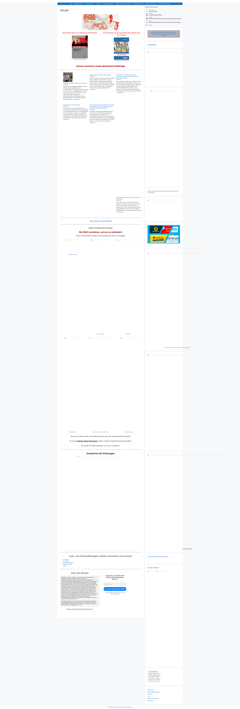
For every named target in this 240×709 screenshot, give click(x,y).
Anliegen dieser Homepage (87, 441)
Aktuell (71, 3)
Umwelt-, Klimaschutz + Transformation (123, 3)
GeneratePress (128, 707)
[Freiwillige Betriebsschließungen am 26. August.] (68, 77)
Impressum (150, 700)
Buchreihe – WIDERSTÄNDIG (164, 3)
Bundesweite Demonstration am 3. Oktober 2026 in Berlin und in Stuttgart (164, 22)
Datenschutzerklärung (114, 593)
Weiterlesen (77, 99)
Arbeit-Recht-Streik (73, 431)
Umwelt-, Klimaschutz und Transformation (100, 431)
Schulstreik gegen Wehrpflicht (155, 15)
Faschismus (98, 3)
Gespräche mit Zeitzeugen (150, 3)
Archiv (64, 565)
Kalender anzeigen (148, 25)
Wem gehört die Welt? (138, 3)
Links (149, 696)
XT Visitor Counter (156, 681)
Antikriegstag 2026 (153, 11)
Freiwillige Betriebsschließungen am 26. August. (75, 83)
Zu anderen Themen (68, 562)
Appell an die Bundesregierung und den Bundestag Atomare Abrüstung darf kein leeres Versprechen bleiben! (164, 34)
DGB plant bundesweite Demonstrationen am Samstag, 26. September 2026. (165, 18)
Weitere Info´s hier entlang (121, 60)
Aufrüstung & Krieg (89, 3)
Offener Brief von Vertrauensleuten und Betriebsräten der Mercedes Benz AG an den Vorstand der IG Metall (127, 76)
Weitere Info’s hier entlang (79, 59)
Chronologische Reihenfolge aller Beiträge (158, 556)
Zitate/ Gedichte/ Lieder (154, 692)
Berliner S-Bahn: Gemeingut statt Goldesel (100, 74)
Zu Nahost (65, 559)
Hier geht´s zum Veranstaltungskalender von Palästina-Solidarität (177, 347)
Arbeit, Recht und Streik (108, 3)
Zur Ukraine (66, 561)
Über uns (150, 694)
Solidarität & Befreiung (78, 3)
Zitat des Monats (67, 564)
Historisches (151, 690)
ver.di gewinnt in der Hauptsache (71, 104)
